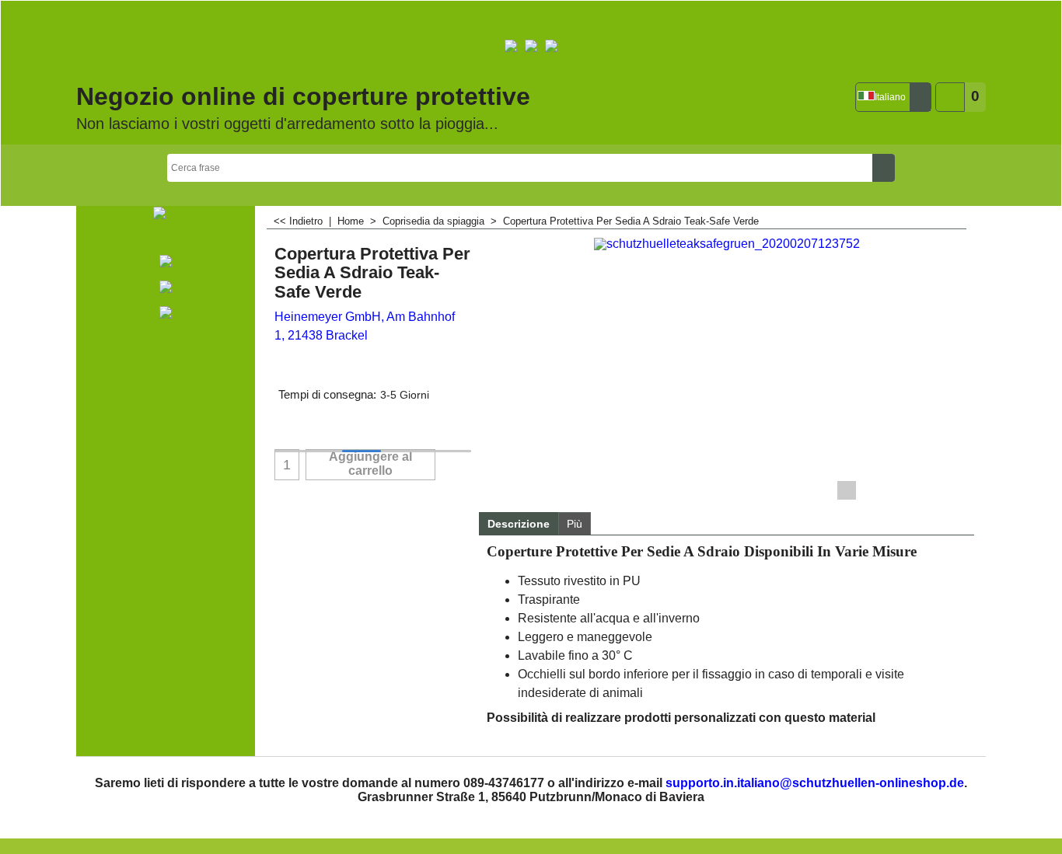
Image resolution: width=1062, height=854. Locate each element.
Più (574, 524)
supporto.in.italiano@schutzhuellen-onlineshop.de (814, 783)
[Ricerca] (883, 168)
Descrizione (518, 524)
